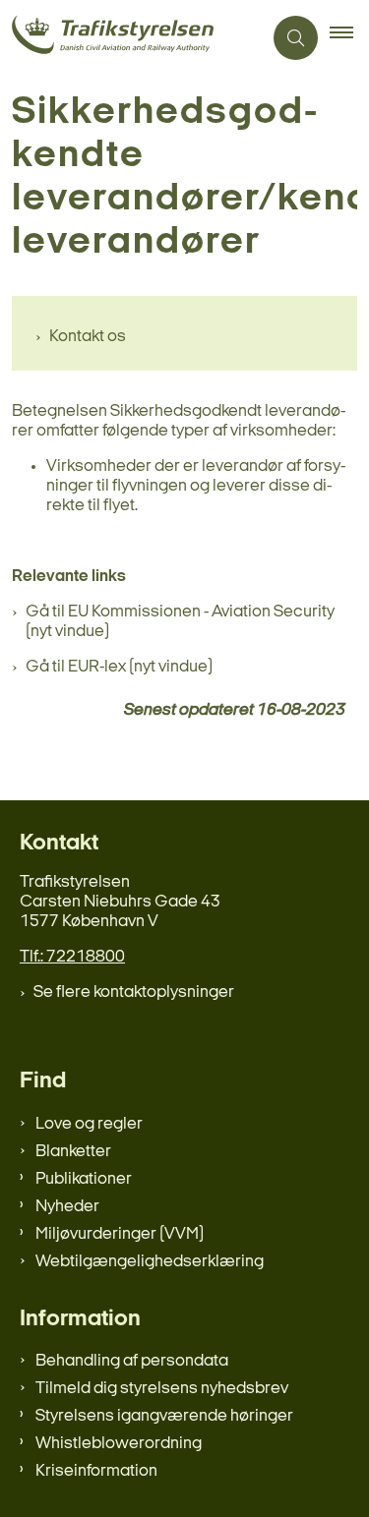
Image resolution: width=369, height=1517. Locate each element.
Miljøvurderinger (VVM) (119, 1234)
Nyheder (67, 1206)
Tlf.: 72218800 (72, 957)
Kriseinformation (96, 1471)
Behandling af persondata (131, 1361)
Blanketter (73, 1151)
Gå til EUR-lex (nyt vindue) (119, 667)
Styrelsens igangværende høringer (164, 1416)
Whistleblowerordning (118, 1443)
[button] (349, 38)
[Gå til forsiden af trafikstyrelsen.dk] (131, 38)
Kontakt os (87, 336)
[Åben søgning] (296, 38)
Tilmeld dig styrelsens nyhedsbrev (161, 1388)
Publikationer (83, 1179)
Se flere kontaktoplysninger (133, 992)
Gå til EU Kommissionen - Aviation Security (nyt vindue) (180, 622)
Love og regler (89, 1124)
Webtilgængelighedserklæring (149, 1262)
